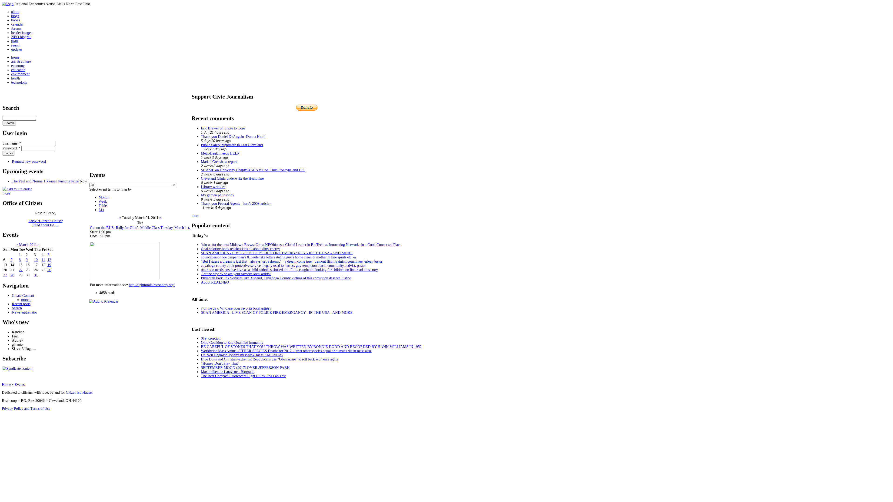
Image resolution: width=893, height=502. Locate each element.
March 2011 (28, 245)
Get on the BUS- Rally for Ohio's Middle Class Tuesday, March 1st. (140, 228)
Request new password (29, 161)
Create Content (23, 295)
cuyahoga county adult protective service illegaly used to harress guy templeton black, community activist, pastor (283, 266)
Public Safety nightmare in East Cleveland (232, 145)
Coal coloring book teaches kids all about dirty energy (240, 249)
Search (17, 308)
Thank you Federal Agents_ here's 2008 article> (236, 203)
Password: (11, 148)
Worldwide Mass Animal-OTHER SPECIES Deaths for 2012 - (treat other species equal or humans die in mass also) (286, 351)
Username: (12, 143)
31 (36, 275)
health (15, 78)
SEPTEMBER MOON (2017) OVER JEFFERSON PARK (245, 368)
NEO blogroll (21, 37)
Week (103, 201)
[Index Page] (7, 4)
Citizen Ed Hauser (79, 392)
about (15, 12)
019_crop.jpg (210, 338)
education (18, 70)
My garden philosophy (217, 195)
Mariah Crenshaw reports (219, 162)
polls (14, 41)
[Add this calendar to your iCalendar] (17, 189)
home (15, 57)
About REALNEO (215, 282)
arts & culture (21, 61)
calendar (17, 24)
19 (49, 265)
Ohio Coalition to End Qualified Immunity (232, 342)
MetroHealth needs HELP (220, 153)
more (6, 193)
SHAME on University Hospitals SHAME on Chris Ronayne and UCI (253, 170)
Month (103, 197)
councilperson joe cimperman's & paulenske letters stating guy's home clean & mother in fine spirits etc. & (278, 257)
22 (21, 270)
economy (18, 66)
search (15, 45)
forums (16, 28)
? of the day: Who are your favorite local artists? (236, 274)
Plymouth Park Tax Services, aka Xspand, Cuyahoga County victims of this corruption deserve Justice (276, 278)
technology (19, 82)
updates (16, 49)
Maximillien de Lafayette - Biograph (227, 372)
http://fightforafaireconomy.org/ (152, 285)
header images (21, 33)
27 (5, 275)
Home (6, 384)
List (101, 210)
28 (12, 275)
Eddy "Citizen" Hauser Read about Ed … (46, 223)
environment (20, 74)
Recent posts (21, 304)
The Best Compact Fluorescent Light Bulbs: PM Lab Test (243, 376)
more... (26, 300)
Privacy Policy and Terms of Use (26, 408)
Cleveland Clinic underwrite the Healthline (232, 178)
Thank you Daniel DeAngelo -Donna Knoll (233, 137)
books (15, 20)
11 (43, 260)
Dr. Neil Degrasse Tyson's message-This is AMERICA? (242, 355)
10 (36, 260)
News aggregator (24, 312)
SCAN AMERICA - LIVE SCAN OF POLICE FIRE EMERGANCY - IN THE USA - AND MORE (277, 253)
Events (20, 384)
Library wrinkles (213, 187)
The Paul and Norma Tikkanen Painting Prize (45, 181)
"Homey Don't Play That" (220, 363)
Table (103, 206)
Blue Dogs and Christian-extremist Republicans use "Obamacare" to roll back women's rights (269, 359)
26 (49, 270)
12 (49, 260)
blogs (15, 16)
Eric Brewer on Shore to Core (223, 128)
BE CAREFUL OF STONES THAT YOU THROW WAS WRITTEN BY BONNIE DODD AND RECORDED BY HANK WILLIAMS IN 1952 (311, 347)
